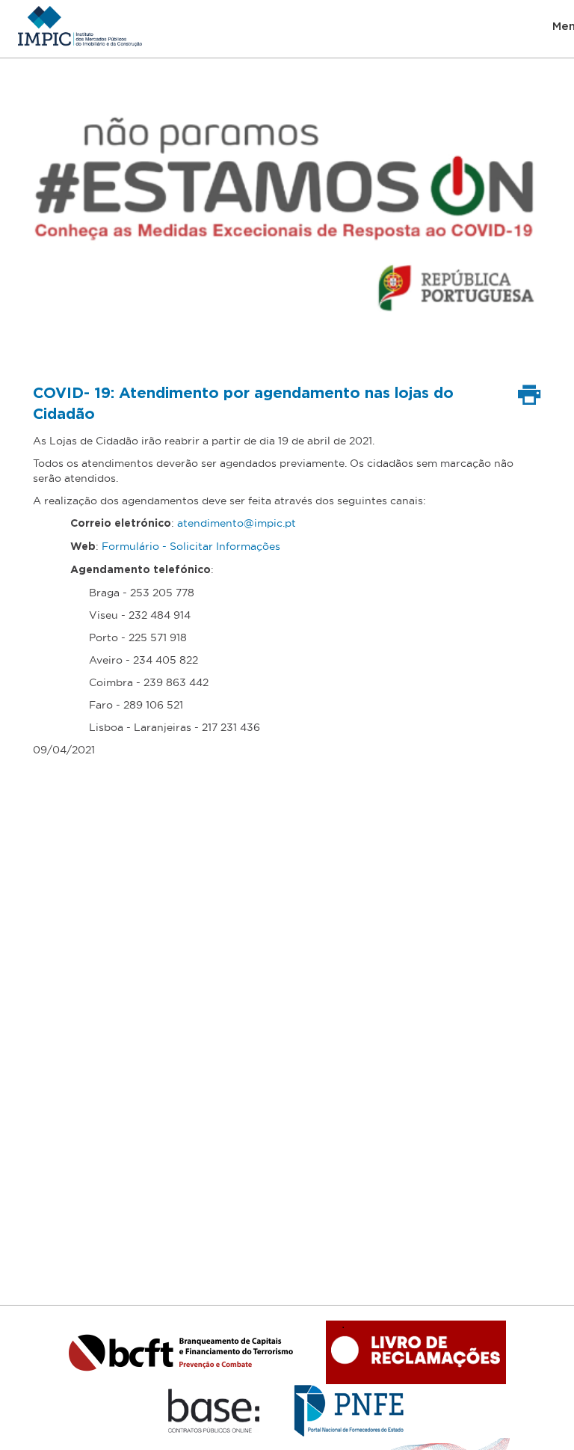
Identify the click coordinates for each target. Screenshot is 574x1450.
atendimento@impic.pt (236, 523)
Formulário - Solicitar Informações (191, 546)
